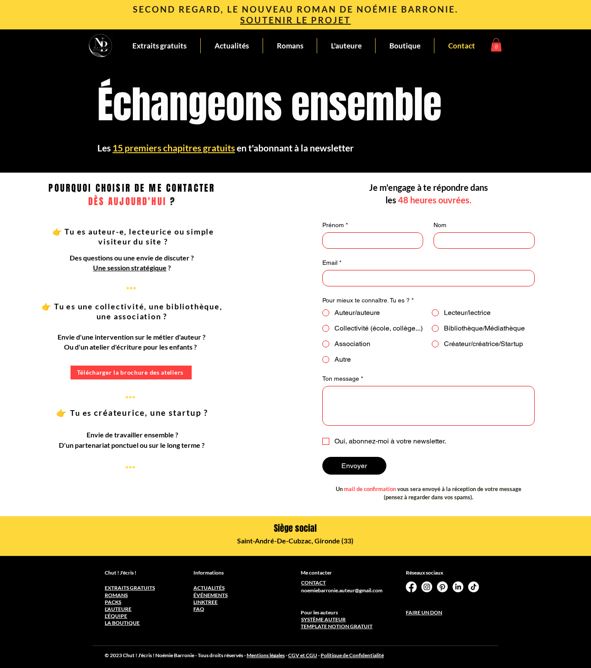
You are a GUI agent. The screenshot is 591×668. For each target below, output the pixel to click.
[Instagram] (426, 586)
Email (331, 262)
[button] (496, 44)
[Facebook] (411, 586)
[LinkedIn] (458, 586)
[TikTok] (473, 586)
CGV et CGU (302, 655)
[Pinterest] (442, 586)
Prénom (335, 225)
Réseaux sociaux (424, 572)
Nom (440, 225)
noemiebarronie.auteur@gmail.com (341, 590)
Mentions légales (266, 655)
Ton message (342, 378)
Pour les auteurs (319, 612)
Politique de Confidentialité (352, 655)
